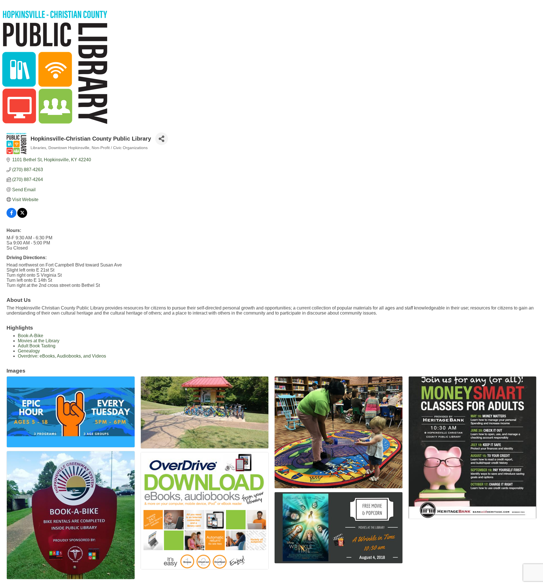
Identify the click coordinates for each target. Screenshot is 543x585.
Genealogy (29, 351)
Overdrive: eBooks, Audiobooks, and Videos (62, 356)
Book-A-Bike (30, 335)
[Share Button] (161, 138)
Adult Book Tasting (36, 345)
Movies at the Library (38, 340)
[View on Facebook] (11, 216)
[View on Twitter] (22, 216)
